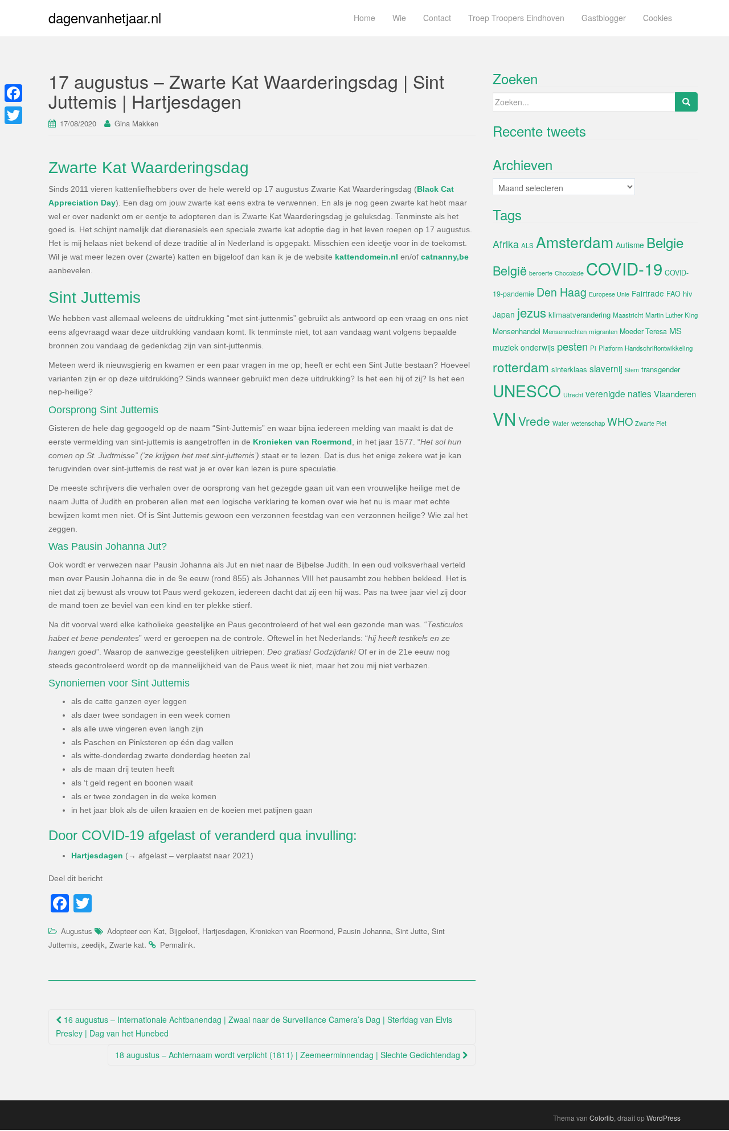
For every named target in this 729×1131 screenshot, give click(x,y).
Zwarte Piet (650, 423)
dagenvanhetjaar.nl (104, 17)
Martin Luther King (671, 314)
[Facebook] (13, 93)
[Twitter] (13, 115)
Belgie (664, 242)
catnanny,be (445, 256)
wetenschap (588, 422)
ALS (527, 245)
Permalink (176, 944)
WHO (620, 421)
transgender (660, 369)
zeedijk (93, 944)
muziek (505, 347)
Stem (632, 369)
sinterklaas (569, 369)
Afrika (506, 244)
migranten (603, 331)
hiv (688, 293)
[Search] (686, 102)
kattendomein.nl (366, 256)
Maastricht (628, 314)
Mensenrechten (565, 331)
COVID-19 (624, 268)
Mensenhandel (516, 331)
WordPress (663, 1117)
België (510, 270)
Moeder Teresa (643, 331)
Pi (593, 347)
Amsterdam (574, 242)
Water (560, 423)
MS (675, 330)
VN (504, 418)
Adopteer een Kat (136, 931)
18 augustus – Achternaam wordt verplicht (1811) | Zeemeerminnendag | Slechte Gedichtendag (288, 1054)
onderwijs (538, 347)
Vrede (534, 420)
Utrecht (573, 394)
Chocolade (569, 273)
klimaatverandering (579, 314)
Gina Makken (136, 123)
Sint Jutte (411, 931)
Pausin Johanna (364, 931)
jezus (531, 312)
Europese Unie (609, 294)
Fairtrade (648, 293)
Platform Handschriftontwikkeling (646, 347)
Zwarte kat (126, 944)
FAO (673, 294)
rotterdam (521, 366)
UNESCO (527, 390)
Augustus (76, 931)
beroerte (540, 273)
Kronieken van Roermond (302, 441)
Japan (504, 314)
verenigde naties (618, 393)
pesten (572, 346)
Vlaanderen (675, 394)
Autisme (630, 244)
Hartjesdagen (97, 855)
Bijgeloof (183, 931)
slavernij (605, 368)
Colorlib (601, 1117)
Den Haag (561, 292)
